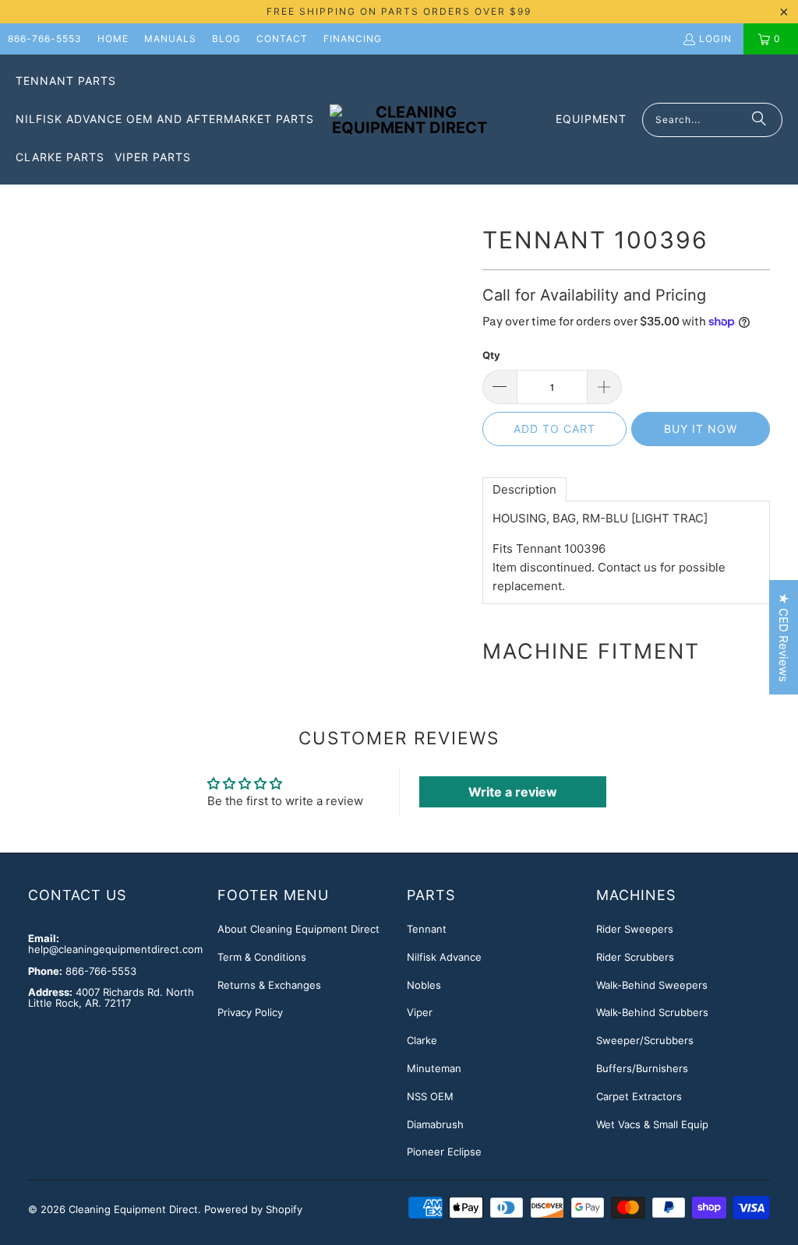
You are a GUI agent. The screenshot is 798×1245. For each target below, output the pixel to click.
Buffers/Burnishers (642, 1068)
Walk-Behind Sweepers (652, 985)
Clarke (422, 1040)
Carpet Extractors (639, 1096)
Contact (282, 38)
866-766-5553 (45, 38)
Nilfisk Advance (444, 957)
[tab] (524, 489)
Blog (226, 38)
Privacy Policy (250, 1012)
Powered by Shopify (253, 1209)
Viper (420, 1012)
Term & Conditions (261, 957)
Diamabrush (435, 1124)
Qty (491, 355)
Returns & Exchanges (269, 985)
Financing (352, 38)
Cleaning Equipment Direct (133, 1209)
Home (113, 38)
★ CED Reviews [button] (783, 637)
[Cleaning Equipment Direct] (409, 119)
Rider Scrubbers (635, 957)
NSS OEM (430, 1096)
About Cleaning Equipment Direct (298, 929)
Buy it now (700, 428)
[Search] (759, 120)
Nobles (424, 985)
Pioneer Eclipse (444, 1151)
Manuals (170, 38)
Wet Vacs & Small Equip (652, 1124)
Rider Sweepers (634, 929)
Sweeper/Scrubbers (645, 1040)
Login (715, 38)
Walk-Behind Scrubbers (652, 1012)
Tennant (427, 929)
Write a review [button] (512, 792)
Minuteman (434, 1068)
